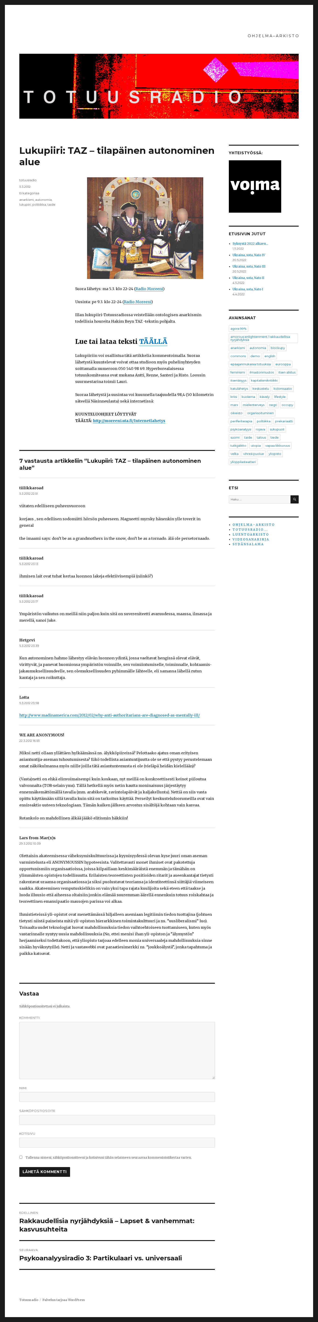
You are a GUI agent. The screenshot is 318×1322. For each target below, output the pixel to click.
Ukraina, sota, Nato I (248, 289)
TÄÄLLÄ (153, 341)
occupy (287, 405)
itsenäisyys (238, 380)
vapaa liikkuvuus (277, 445)
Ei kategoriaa (29, 193)
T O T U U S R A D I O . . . (250, 530)
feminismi (237, 372)
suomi (235, 437)
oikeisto (236, 413)
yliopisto (275, 454)
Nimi (23, 1088)
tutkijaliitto (238, 445)
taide (51, 204)
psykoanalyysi (240, 429)
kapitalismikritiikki (264, 380)
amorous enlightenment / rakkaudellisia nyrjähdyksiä (260, 338)
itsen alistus (286, 372)
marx (234, 405)
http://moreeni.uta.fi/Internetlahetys (129, 420)
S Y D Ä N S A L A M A (248, 544)
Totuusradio (28, 1300)
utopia (256, 445)
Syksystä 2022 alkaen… (250, 244)
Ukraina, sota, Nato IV (249, 255)
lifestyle (280, 397)
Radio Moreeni (149, 288)
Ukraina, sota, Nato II (248, 278)
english (269, 356)
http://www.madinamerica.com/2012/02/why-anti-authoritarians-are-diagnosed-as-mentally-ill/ (109, 715)
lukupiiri (25, 204)
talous (261, 437)
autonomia (43, 199)
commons (238, 356)
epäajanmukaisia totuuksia (250, 364)
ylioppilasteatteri (243, 462)
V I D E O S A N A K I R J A (251, 539)
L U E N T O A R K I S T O (250, 535)
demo (255, 356)
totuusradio (28, 180)
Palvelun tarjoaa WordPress (63, 1300)
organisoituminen (260, 413)
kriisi (233, 397)
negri (273, 405)
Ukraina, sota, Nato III (249, 266)
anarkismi (26, 199)
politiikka (39, 204)
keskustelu (261, 388)
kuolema (248, 397)
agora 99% (238, 328)
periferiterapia (241, 421)
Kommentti (29, 1018)
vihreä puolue (253, 454)
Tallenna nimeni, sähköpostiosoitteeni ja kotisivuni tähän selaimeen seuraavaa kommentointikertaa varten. (109, 1158)
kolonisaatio (283, 388)
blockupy (278, 348)
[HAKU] (295, 499)
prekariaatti (284, 421)
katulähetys (239, 388)
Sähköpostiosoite (37, 1111)
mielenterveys (253, 405)
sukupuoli (277, 429)
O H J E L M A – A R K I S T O (273, 36)
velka (234, 454)
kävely (265, 397)
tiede (275, 437)
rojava (260, 429)
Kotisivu (27, 1133)
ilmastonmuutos (262, 372)
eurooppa (283, 364)
